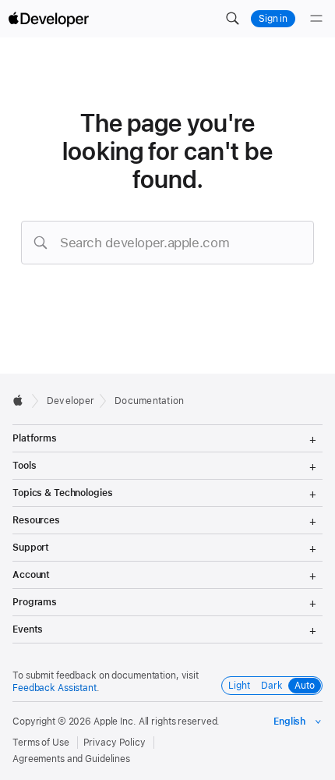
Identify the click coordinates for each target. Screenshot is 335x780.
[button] (232, 18)
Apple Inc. (114, 721)
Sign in (273, 18)
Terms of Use (40, 742)
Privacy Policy (114, 742)
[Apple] (22, 400)
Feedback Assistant (54, 687)
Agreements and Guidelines (71, 758)
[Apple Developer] (48, 18)
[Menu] (316, 18)
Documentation (149, 400)
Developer (70, 400)
